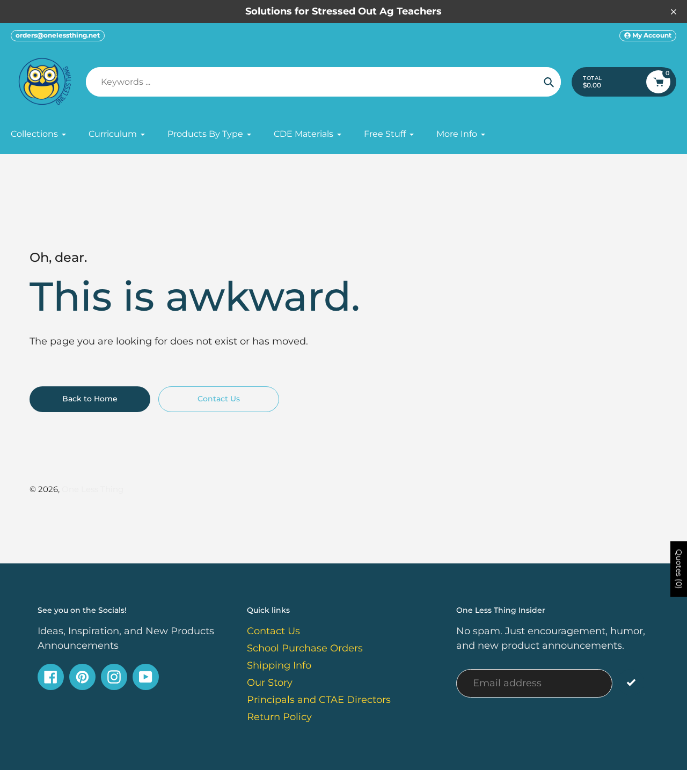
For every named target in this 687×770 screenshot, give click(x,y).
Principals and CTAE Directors (319, 700)
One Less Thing (92, 489)
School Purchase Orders (305, 648)
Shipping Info (279, 665)
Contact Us (273, 631)
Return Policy (279, 717)
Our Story (270, 682)
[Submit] (631, 682)
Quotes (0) (679, 569)
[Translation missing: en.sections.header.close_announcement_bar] (673, 11)
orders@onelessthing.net (58, 35)
